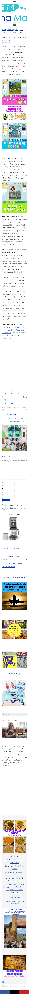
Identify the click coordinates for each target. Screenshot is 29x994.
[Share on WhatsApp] (18, 397)
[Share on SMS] (5, 400)
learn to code (15, 409)
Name (3, 482)
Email (3, 488)
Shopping (10, 30)
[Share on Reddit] (11, 397)
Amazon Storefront (8, 567)
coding (11, 409)
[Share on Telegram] (11, 400)
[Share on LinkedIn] (5, 393)
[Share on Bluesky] (11, 404)
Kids (20, 407)
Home (4, 30)
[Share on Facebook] (5, 390)
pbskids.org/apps (8, 338)
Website (4, 494)
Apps (21, 30)
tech (2, 410)
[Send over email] (11, 393)
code (8, 409)
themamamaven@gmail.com (11, 548)
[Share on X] (11, 390)
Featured (17, 407)
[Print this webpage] (18, 393)
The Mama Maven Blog (14, 12)
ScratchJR (24, 409)
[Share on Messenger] (5, 404)
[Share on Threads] (18, 400)
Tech (16, 30)
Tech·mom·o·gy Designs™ (15, 988)
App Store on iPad (19, 327)
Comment (4, 465)
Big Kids (13, 407)
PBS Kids (20, 409)
